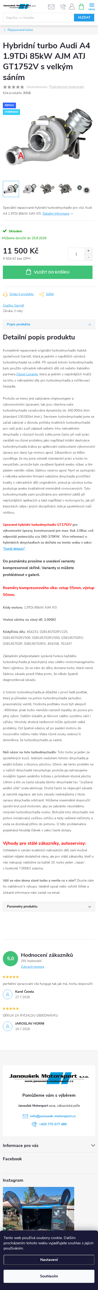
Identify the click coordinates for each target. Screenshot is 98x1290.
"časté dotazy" (14, 548)
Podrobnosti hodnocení (66, 87)
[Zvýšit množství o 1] (88, 251)
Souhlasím (49, 1276)
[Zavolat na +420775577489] (63, 7)
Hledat (84, 17)
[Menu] (91, 6)
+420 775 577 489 (53, 1124)
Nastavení (49, 1259)
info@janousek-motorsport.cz (53, 1116)
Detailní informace (56, 213)
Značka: (13, 305)
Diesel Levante (27, 374)
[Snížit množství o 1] (88, 257)
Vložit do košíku (51, 272)
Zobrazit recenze (32, 967)
